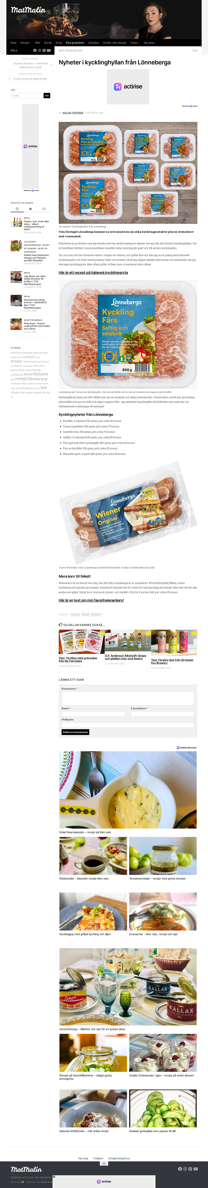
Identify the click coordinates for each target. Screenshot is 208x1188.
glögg (16, 365)
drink (38, 357)
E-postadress (139, 708)
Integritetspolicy (119, 1158)
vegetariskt (39, 392)
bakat (35, 353)
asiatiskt (28, 352)
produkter (96, 614)
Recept (25, 42)
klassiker (14, 370)
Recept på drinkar (33, 320)
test (43, 387)
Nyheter (85, 614)
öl (12, 396)
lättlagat (36, 369)
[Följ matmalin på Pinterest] (44, 50)
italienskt (38, 365)
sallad (24, 383)
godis (21, 366)
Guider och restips (114, 42)
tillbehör (15, 392)
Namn (66, 708)
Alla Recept (30, 242)
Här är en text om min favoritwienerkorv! (91, 600)
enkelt (39, 362)
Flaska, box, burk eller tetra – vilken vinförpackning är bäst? (36, 225)
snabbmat (38, 384)
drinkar (16, 361)
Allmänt (93, 42)
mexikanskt (17, 374)
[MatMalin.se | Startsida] (28, 10)
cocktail (19, 357)
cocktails (29, 357)
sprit (18, 388)
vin (48, 392)
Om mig (149, 42)
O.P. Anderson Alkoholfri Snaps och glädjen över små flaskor (125, 657)
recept (21, 378)
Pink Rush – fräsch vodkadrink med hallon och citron (37, 326)
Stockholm (27, 388)
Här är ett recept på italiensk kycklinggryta (93, 272)
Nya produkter (75, 42)
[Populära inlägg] (30, 209)
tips (22, 392)
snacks (46, 383)
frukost (45, 361)
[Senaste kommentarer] (43, 209)
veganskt (29, 392)
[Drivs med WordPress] (23, 1182)
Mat (37, 42)
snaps (13, 388)
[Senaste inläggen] (17, 209)
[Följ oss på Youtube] (48, 50)
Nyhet (28, 374)
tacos (37, 388)
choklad (13, 357)
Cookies (98, 1158)
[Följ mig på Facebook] (35, 50)
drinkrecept (29, 361)
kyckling (75, 614)
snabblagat (31, 384)
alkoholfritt (16, 352)
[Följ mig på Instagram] (39, 50)
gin (12, 366)
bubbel (45, 353)
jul (44, 366)
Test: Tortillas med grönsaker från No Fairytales (78, 659)
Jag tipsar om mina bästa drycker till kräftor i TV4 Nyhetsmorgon (35, 280)
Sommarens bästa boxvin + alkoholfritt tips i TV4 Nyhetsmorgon (35, 303)
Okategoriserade (32, 245)
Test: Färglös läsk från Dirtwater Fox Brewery (172, 661)
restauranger (16, 383)
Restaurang (37, 378)
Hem (13, 42)
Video (134, 42)
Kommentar (69, 688)
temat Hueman (48, 1181)
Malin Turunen (73, 112)
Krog (59, 42)
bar (40, 352)
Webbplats (68, 719)
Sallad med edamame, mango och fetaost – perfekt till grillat (36, 258)
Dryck (48, 42)
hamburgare (28, 366)
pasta (13, 379)
